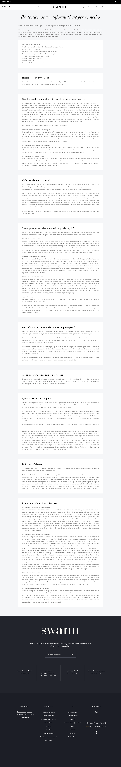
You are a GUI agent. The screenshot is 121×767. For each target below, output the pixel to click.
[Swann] (60, 7)
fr (115, 2)
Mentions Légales (49, 733)
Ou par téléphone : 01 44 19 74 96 (24, 715)
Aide (97, 7)
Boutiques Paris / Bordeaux (48, 719)
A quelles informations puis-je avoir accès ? (36, 56)
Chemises (72, 719)
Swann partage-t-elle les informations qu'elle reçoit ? (39, 52)
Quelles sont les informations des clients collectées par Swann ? (43, 47)
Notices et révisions (28, 61)
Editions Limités (72, 712)
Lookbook (27, 7)
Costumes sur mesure (48, 712)
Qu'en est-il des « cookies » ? (31, 49)
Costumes (72, 730)
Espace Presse (49, 723)
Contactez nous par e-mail (24, 712)
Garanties (48, 730)
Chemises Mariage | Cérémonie (72, 723)
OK (72, 654)
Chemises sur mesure (49, 715)
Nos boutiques (25, 717)
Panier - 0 (113, 7)
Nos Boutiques (6, 2)
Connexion (104, 7)
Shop (4, 7)
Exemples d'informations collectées (33, 63)
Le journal (35, 7)
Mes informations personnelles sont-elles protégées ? (39, 54)
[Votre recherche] (84, 7)
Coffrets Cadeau (72, 737)
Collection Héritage (72, 715)
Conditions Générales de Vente (48, 737)
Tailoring (11, 7)
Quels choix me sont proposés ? (32, 58)
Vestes (72, 726)
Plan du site (48, 740)
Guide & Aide (48, 726)
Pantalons (72, 733)
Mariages (19, 7)
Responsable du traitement (31, 45)
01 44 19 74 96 (72, 674)
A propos (90, 7)
